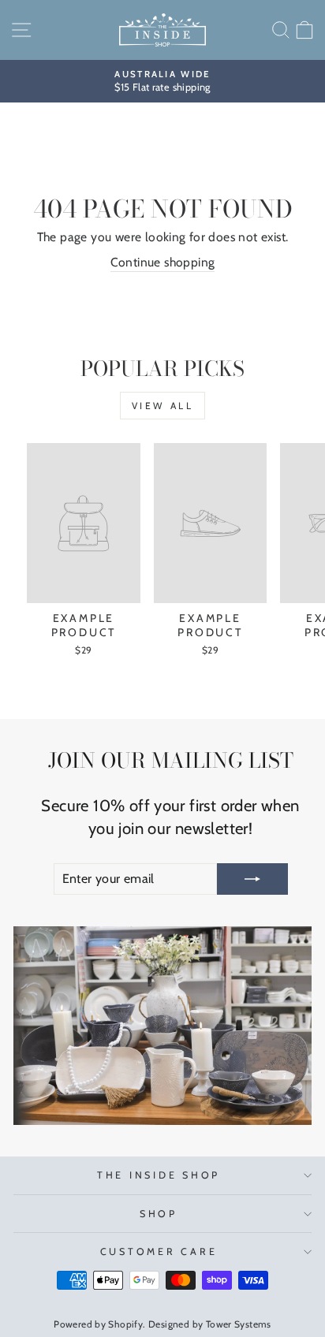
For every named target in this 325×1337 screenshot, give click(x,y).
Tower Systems (238, 1324)
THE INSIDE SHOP (158, 1175)
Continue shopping (162, 262)
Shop (158, 1214)
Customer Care (159, 1251)
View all (163, 406)
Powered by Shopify (98, 1324)
